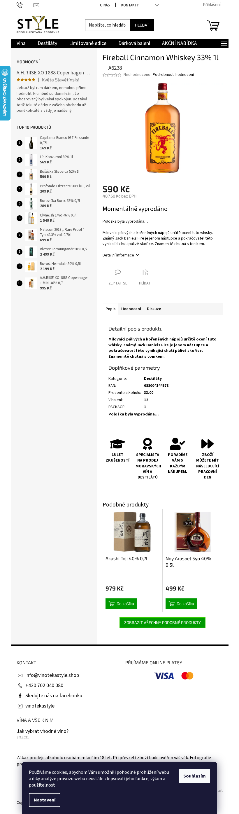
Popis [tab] (110, 309)
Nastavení (44, 800)
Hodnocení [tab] (131, 309)
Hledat (142, 24)
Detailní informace (118, 255)
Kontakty (130, 5)
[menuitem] (21, 43)
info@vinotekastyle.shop (52, 675)
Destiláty (153, 379)
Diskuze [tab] (154, 309)
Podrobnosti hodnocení (173, 75)
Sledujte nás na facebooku (53, 695)
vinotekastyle (40, 706)
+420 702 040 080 (44, 685)
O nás (105, 5)
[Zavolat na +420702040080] (25, 5)
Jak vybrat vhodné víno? (42, 731)
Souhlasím (194, 776)
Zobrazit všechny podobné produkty (162, 622)
